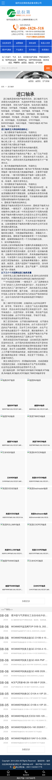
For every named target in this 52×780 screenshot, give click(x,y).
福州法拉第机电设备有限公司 (28, 3)
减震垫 (38, 81)
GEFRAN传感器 (35, 60)
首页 (2, 87)
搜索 (48, 68)
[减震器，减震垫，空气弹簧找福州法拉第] (29, 26)
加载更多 (26, 601)
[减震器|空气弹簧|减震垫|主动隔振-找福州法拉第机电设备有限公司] (18, 12)
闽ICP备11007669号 (26, 778)
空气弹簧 (45, 81)
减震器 (31, 81)
